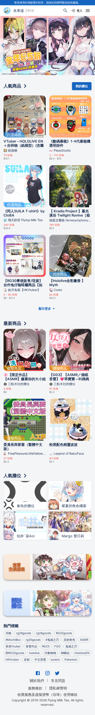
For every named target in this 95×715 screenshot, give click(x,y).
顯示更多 (45, 308)
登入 (79, 10)
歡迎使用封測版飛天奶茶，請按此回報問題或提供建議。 (47, 2)
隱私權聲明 (58, 688)
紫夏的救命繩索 (74, 506)
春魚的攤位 (25, 506)
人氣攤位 (12, 475)
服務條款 (35, 688)
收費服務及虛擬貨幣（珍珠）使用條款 (47, 694)
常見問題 (58, 680)
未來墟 (18, 10)
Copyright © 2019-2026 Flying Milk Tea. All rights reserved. (47, 702)
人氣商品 (12, 86)
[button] (47, 45)
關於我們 (37, 680)
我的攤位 (82, 86)
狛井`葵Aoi (26, 536)
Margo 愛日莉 (73, 536)
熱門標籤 (11, 626)
